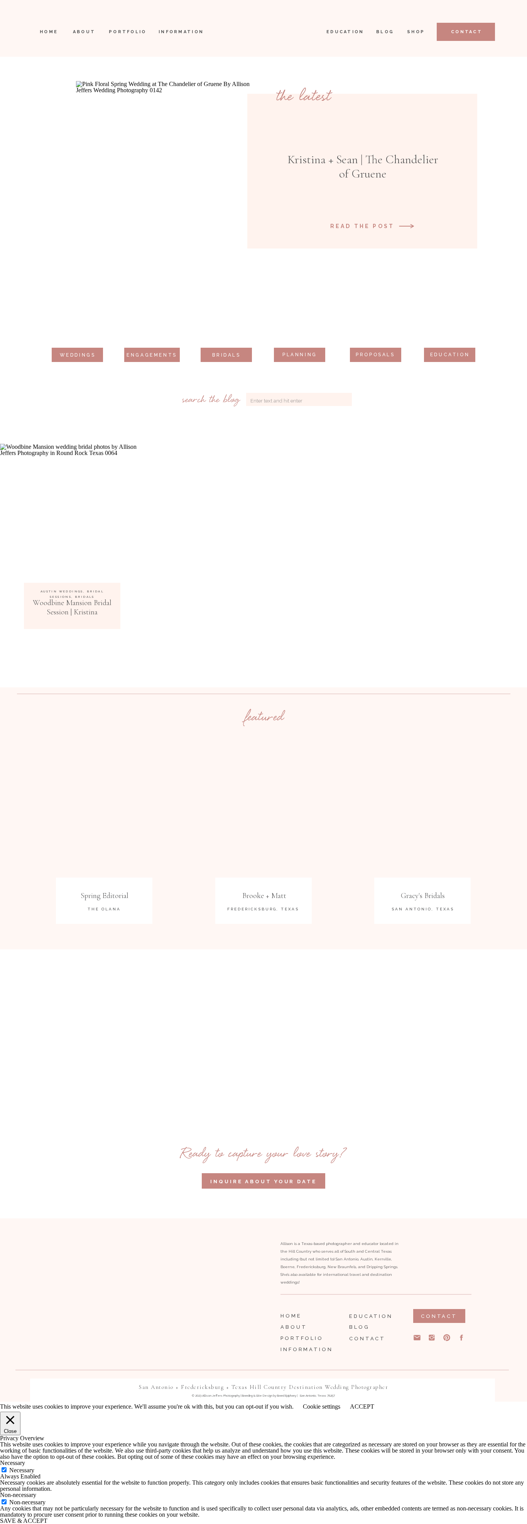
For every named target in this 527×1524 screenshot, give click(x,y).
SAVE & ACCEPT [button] (23, 1520)
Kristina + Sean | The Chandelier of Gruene (362, 166)
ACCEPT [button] (362, 1407)
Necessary (21, 1470)
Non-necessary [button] (18, 1495)
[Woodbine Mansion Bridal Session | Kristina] (72, 516)
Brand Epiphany (286, 1395)
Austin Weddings (62, 591)
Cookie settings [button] (321, 1406)
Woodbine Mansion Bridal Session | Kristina (72, 607)
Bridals (85, 597)
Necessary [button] (12, 1463)
